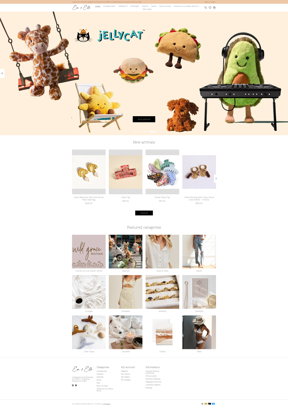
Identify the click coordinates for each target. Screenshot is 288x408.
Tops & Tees (162, 271)
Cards (162, 351)
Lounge (89, 311)
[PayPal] (205, 404)
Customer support (153, 385)
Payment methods (153, 379)
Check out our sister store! (88, 271)
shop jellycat (144, 119)
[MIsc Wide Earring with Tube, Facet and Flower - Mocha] (199, 172)
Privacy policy (151, 376)
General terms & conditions (152, 372)
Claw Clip (125, 197)
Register (124, 371)
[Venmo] (213, 404)
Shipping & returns (153, 382)
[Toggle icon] (205, 8)
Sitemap (149, 388)
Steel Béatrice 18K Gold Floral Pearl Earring (89, 198)
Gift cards (147, 9)
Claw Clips (89, 351)
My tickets (125, 377)
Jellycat (125, 271)
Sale (98, 383)
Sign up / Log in (210, 2)
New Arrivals (165, 6)
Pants (199, 271)
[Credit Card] (202, 404)
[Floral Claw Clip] (162, 172)
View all (144, 213)
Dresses (126, 311)
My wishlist (126, 380)
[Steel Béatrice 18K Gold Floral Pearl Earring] (89, 172)
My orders (125, 374)
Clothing (100, 377)
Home (97, 6)
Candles (126, 351)
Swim (99, 380)
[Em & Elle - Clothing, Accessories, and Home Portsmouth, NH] (81, 7)
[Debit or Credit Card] (209, 404)
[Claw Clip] (125, 172)
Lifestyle (199, 311)
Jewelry (162, 311)
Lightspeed (106, 404)
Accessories (102, 371)
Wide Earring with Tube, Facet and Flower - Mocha (199, 198)
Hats (199, 351)
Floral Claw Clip (162, 197)
